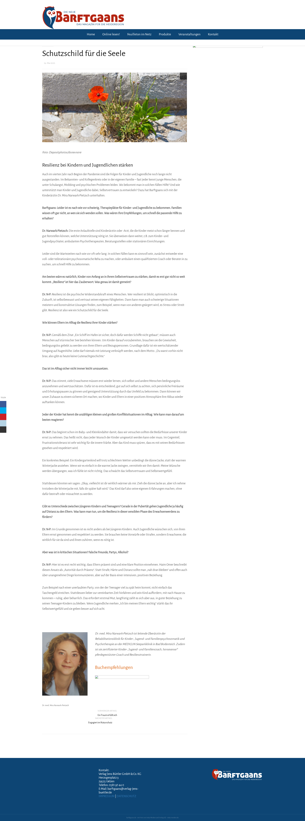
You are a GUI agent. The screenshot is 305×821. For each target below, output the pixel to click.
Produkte (165, 34)
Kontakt (213, 34)
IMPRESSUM (107, 796)
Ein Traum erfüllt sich (107, 715)
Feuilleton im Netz (139, 34)
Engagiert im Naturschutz (100, 722)
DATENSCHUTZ (126, 796)
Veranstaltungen (189, 34)
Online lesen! (111, 34)
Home (91, 34)
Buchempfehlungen (114, 667)
